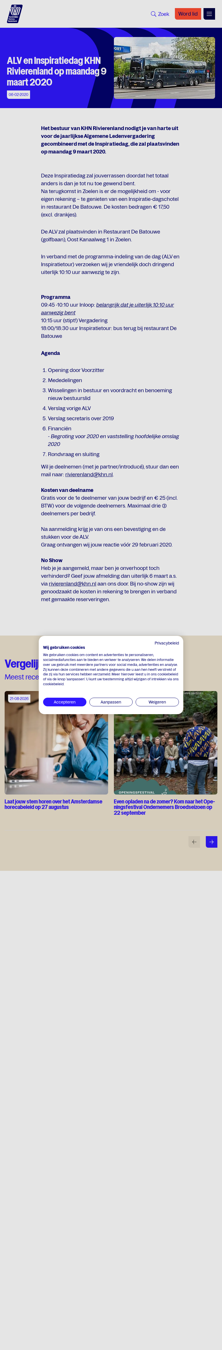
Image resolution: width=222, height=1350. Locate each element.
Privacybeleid (167, 643)
